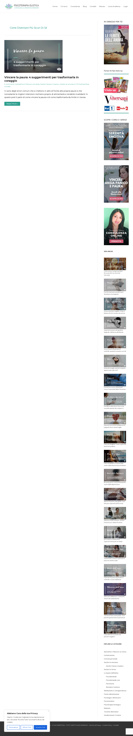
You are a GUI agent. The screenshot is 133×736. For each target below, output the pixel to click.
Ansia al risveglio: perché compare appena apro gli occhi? (115, 369)
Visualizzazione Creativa (112, 715)
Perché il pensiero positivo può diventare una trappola (113, 293)
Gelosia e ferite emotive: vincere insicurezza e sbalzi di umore (114, 521)
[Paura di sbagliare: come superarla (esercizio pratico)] (115, 437)
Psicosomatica (109, 701)
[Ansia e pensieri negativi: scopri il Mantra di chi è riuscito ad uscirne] (115, 304)
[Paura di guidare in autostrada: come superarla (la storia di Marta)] (115, 456)
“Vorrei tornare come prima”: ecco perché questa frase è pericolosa (114, 617)
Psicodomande (111, 676)
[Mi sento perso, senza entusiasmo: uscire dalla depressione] (115, 475)
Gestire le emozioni (67, 84)
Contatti (116, 725)
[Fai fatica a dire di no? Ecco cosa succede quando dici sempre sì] (115, 399)
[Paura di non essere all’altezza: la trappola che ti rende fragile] (115, 418)
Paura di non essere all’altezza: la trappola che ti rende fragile (114, 426)
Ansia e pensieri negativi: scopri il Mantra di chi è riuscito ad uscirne (114, 312)
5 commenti (9, 84)
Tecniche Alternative (111, 712)
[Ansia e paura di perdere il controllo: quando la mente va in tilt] (115, 342)
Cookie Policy (107, 725)
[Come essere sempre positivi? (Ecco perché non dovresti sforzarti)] (115, 264)
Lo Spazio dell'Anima (111, 673)
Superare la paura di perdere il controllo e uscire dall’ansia (113, 578)
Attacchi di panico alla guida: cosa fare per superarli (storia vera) (114, 502)
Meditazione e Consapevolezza (115, 691)
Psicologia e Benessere (112, 698)
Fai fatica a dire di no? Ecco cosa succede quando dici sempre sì (114, 407)
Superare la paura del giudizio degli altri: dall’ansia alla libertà (113, 331)
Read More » (12, 103)
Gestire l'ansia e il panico (49, 84)
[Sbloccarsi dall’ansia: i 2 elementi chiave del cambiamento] (115, 589)
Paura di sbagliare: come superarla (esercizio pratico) (115, 445)
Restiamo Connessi (113, 687)
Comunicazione (109, 655)
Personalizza (13, 727)
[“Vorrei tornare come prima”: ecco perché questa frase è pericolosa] (115, 608)
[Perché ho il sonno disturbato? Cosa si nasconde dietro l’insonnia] (115, 380)
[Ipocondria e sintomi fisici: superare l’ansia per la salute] (115, 532)
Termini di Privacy (95, 725)
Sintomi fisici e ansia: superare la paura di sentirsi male (114, 559)
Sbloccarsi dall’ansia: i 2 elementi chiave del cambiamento (114, 597)
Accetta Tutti (40, 727)
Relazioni (107, 708)
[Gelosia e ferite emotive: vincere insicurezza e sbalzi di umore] (115, 513)
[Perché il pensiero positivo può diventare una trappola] (115, 285)
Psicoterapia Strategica (112, 705)
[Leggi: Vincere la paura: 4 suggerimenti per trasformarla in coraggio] (33, 56)
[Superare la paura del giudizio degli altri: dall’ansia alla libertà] (115, 323)
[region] (27, 721)
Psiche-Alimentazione (111, 694)
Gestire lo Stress (110, 669)
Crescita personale (110, 659)
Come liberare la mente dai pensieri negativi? (112, 636)
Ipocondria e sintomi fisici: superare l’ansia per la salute (113, 540)
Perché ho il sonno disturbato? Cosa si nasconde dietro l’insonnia (115, 388)
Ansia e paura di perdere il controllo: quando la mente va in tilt (115, 350)
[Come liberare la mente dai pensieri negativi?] (115, 627)
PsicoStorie (110, 684)
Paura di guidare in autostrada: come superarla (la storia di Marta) (115, 464)
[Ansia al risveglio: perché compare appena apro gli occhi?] (115, 361)
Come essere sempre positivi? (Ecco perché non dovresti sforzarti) (113, 273)
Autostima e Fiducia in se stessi (27, 84)
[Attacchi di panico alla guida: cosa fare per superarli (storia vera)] (115, 494)
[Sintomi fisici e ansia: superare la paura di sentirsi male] (115, 551)
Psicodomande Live (113, 680)
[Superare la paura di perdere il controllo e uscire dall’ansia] (115, 570)
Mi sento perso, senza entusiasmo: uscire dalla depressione (115, 483)
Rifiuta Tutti (27, 727)
